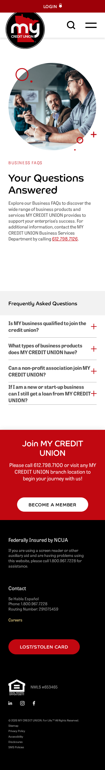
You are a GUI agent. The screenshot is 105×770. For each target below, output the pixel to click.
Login (50, 6)
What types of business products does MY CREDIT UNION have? (45, 349)
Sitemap (13, 725)
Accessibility (15, 736)
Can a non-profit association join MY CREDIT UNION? (49, 371)
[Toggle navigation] (91, 25)
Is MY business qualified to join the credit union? (47, 326)
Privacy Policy (16, 731)
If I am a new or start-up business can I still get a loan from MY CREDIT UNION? (49, 393)
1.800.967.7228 (34, 603)
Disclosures (15, 741)
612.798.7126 (65, 238)
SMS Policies (16, 747)
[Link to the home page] (25, 28)
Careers (15, 619)
